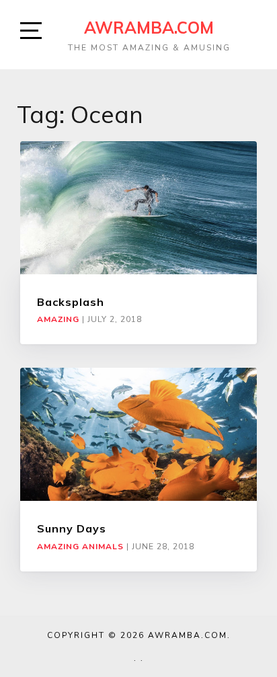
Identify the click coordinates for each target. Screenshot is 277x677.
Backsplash (70, 302)
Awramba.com (149, 27)
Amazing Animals (80, 546)
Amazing (58, 319)
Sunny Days (71, 528)
